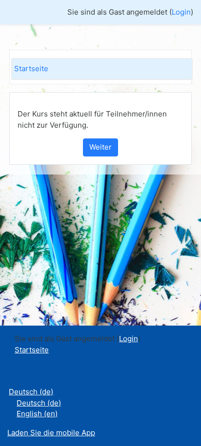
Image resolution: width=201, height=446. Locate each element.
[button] (179, 398)
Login (181, 12)
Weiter (100, 147)
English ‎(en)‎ (37, 413)
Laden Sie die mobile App (51, 432)
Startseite (31, 68)
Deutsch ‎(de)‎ (31, 391)
